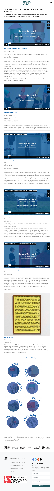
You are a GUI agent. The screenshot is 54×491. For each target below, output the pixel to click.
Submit (41, 485)
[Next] (25, 479)
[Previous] (5, 479)
